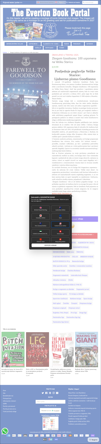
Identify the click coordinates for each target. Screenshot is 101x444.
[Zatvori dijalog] (70, 195)
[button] (41, 209)
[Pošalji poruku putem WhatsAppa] (5, 431)
